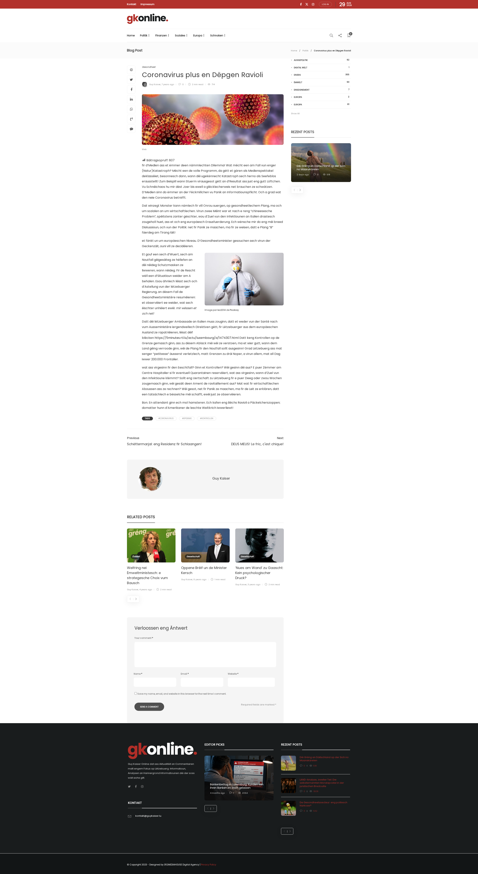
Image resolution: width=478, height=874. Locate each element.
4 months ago (217, 792)
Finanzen (161, 35)
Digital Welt (321, 67)
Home (131, 35)
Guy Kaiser (155, 84)
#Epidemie (187, 418)
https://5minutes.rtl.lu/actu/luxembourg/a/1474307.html (197, 338)
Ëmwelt (136, 556)
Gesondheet (148, 67)
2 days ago (303, 174)
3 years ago (254, 584)
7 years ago (168, 84)
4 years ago (145, 589)
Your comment (143, 638)
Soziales (180, 35)
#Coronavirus (166, 418)
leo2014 (221, 310)
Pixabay (234, 310)
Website (233, 673)
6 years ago (199, 579)
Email (185, 673)
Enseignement (321, 89)
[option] (151, 560)
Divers (321, 74)
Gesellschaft (193, 556)
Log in (325, 4)
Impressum (147, 4)
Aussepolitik (321, 60)
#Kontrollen (206, 418)
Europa (197, 35)
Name (138, 673)
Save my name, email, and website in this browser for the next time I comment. (181, 693)
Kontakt (131, 4)
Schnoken (216, 35)
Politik (143, 35)
